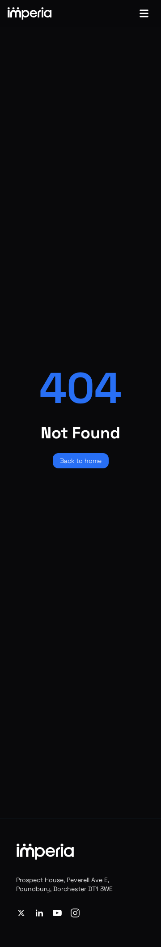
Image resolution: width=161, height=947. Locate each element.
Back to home (81, 461)
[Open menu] (144, 13)
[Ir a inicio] (29, 13)
